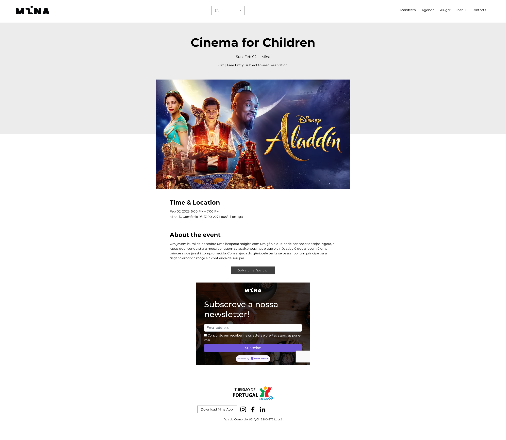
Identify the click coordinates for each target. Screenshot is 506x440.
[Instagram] (243, 409)
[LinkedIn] (262, 409)
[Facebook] (253, 409)
